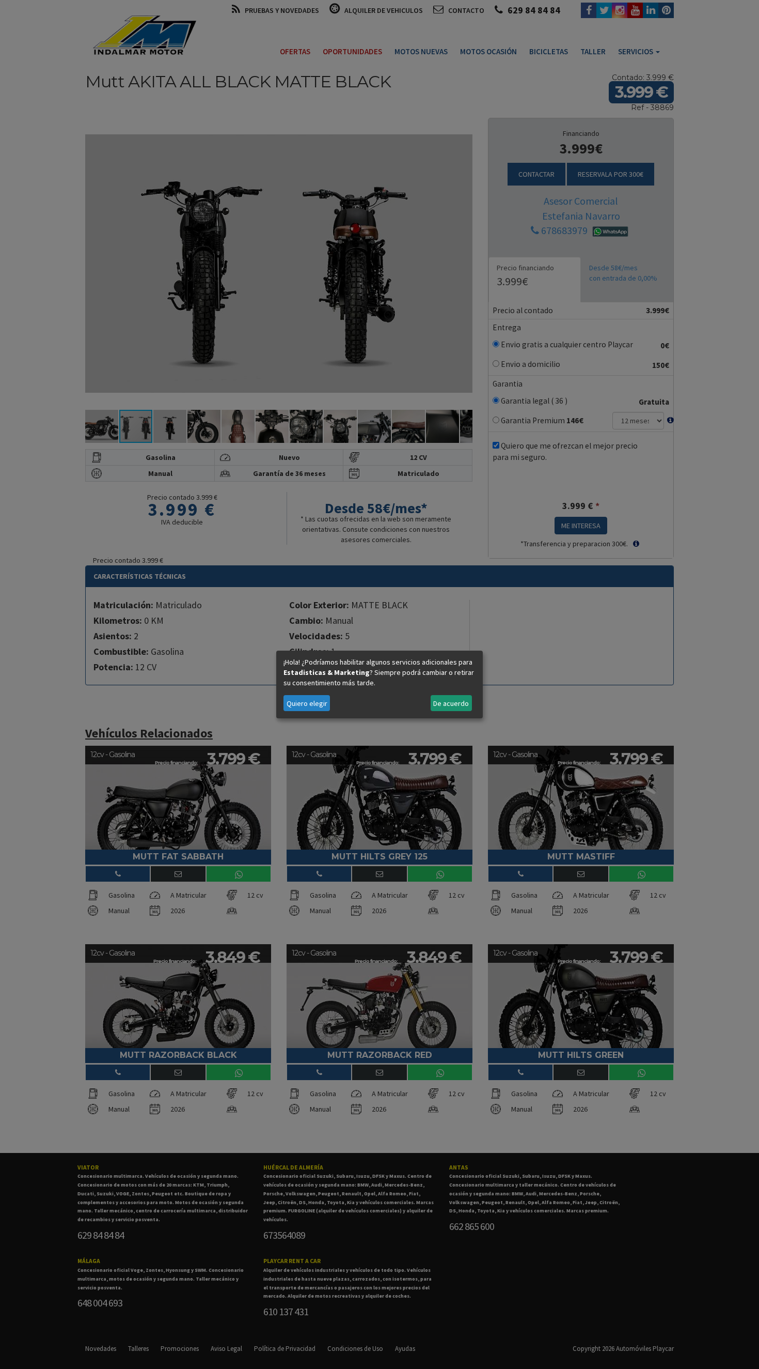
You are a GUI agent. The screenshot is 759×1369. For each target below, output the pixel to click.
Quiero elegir (307, 703)
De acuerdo (451, 703)
